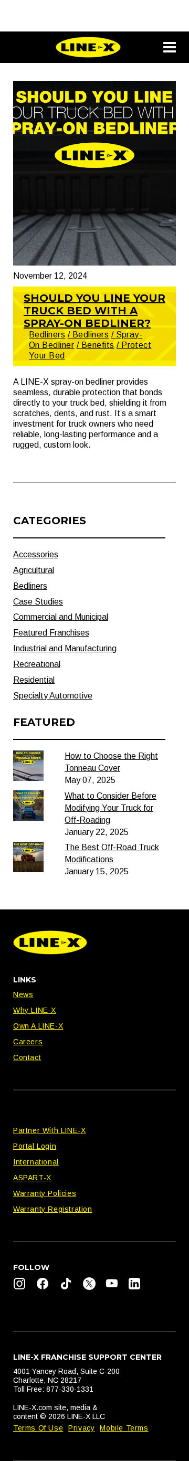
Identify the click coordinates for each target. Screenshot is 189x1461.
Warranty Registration (52, 1209)
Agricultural (33, 570)
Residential (34, 679)
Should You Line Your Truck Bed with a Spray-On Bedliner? (94, 311)
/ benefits (95, 345)
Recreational (36, 664)
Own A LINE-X (38, 1026)
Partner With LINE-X (49, 1130)
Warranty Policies (44, 1193)
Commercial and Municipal (60, 616)
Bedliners (47, 334)
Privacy (81, 1428)
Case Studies (38, 601)
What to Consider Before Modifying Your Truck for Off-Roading (110, 807)
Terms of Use (38, 1428)
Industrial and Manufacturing (65, 648)
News (23, 994)
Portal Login (34, 1146)
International (36, 1162)
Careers (28, 1041)
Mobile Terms (124, 1428)
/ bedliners (88, 334)
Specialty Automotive (52, 695)
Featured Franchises (51, 632)
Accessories (35, 554)
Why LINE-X (34, 1010)
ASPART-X (32, 1177)
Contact (27, 1057)
